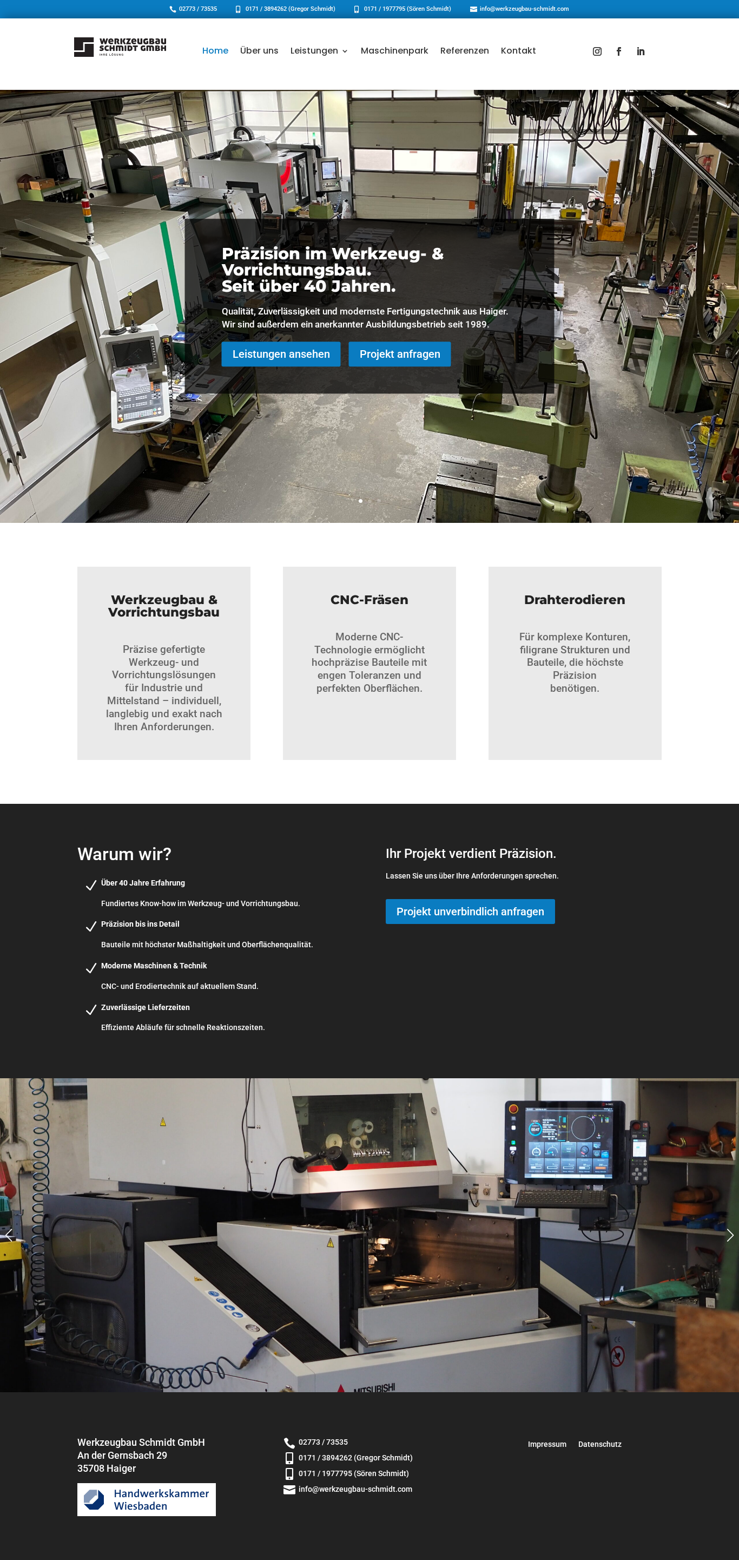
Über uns (259, 50)
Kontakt (518, 50)
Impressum (547, 1444)
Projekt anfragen (400, 354)
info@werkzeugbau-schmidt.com (524, 8)
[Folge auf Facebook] (619, 51)
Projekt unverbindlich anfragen (470, 911)
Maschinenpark (394, 50)
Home (215, 50)
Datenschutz (600, 1444)
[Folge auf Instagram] (597, 51)
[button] (730, 1235)
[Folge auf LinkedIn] (640, 51)
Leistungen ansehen (281, 354)
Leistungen (314, 50)
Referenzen (464, 50)
